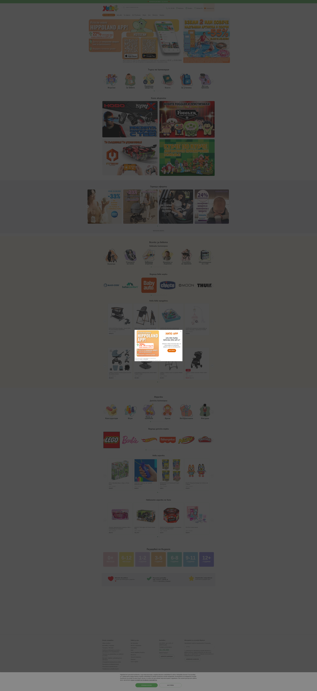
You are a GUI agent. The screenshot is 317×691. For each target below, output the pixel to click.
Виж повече (172, 350)
